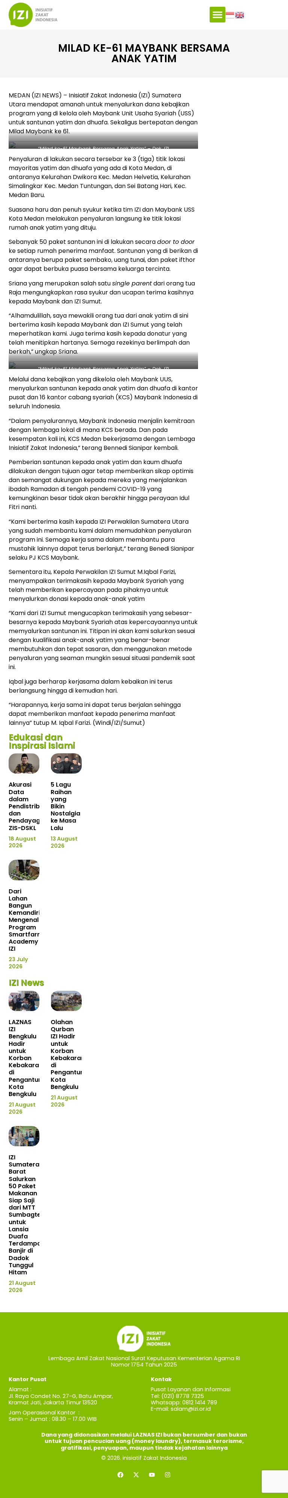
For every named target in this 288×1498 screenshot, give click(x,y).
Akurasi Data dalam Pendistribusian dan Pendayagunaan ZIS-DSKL (34, 806)
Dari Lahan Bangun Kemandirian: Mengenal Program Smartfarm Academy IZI (29, 920)
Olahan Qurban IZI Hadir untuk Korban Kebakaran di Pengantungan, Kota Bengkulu (74, 1054)
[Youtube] (152, 1475)
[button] (217, 14)
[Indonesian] (230, 14)
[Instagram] (168, 1475)
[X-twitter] (136, 1475)
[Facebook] (120, 1475)
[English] (240, 14)
